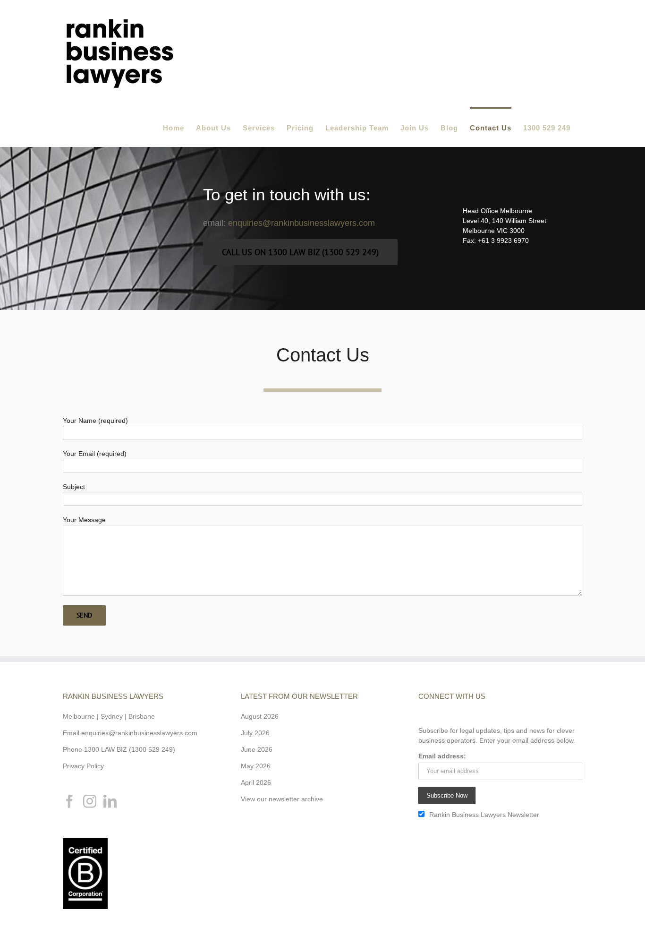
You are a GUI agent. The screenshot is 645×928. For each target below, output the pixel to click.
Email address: (442, 756)
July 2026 (255, 733)
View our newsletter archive (282, 799)
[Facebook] (69, 801)
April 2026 (256, 782)
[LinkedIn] (110, 801)
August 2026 (260, 716)
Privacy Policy (83, 766)
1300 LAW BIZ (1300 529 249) (129, 749)
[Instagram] (89, 801)
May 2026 (256, 766)
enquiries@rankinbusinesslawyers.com (301, 223)
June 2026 (256, 749)
